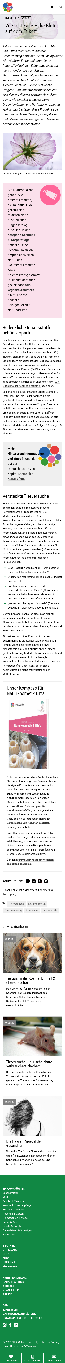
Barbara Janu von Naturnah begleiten (28, 823)
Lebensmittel (10, 1192)
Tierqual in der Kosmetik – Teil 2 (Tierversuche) (30, 980)
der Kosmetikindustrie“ (27, 385)
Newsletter (11, 1290)
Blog (6, 1254)
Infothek (9, 1245)
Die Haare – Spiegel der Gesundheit (24, 1143)
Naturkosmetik (37, 903)
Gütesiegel (52, 425)
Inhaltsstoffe (50, 910)
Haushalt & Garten (13, 1213)
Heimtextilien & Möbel (15, 1217)
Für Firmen (10, 1266)
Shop (6, 1258)
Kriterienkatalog (15, 1277)
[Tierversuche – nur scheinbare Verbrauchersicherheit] (32, 1036)
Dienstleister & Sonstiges (17, 1230)
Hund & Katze (10, 1234)
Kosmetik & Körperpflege (17, 1205)
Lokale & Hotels (12, 1226)
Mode (6, 1197)
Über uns (9, 1262)
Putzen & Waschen (13, 1209)
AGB (5, 1305)
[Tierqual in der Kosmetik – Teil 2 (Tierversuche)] (32, 952)
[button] (28, 881)
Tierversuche (16, 903)
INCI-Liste (8, 352)
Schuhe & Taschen (13, 1201)
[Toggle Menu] (52, 7)
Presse (7, 1294)
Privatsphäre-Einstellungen (22, 1318)
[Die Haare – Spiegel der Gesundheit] (32, 1115)
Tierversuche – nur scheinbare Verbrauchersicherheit (29, 1064)
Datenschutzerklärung (19, 1313)
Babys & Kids (10, 1222)
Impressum (10, 1309)
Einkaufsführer (14, 1188)
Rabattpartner (13, 1281)
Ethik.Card (10, 1249)
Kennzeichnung (13, 910)
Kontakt (8, 1286)
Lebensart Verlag (49, 1342)
